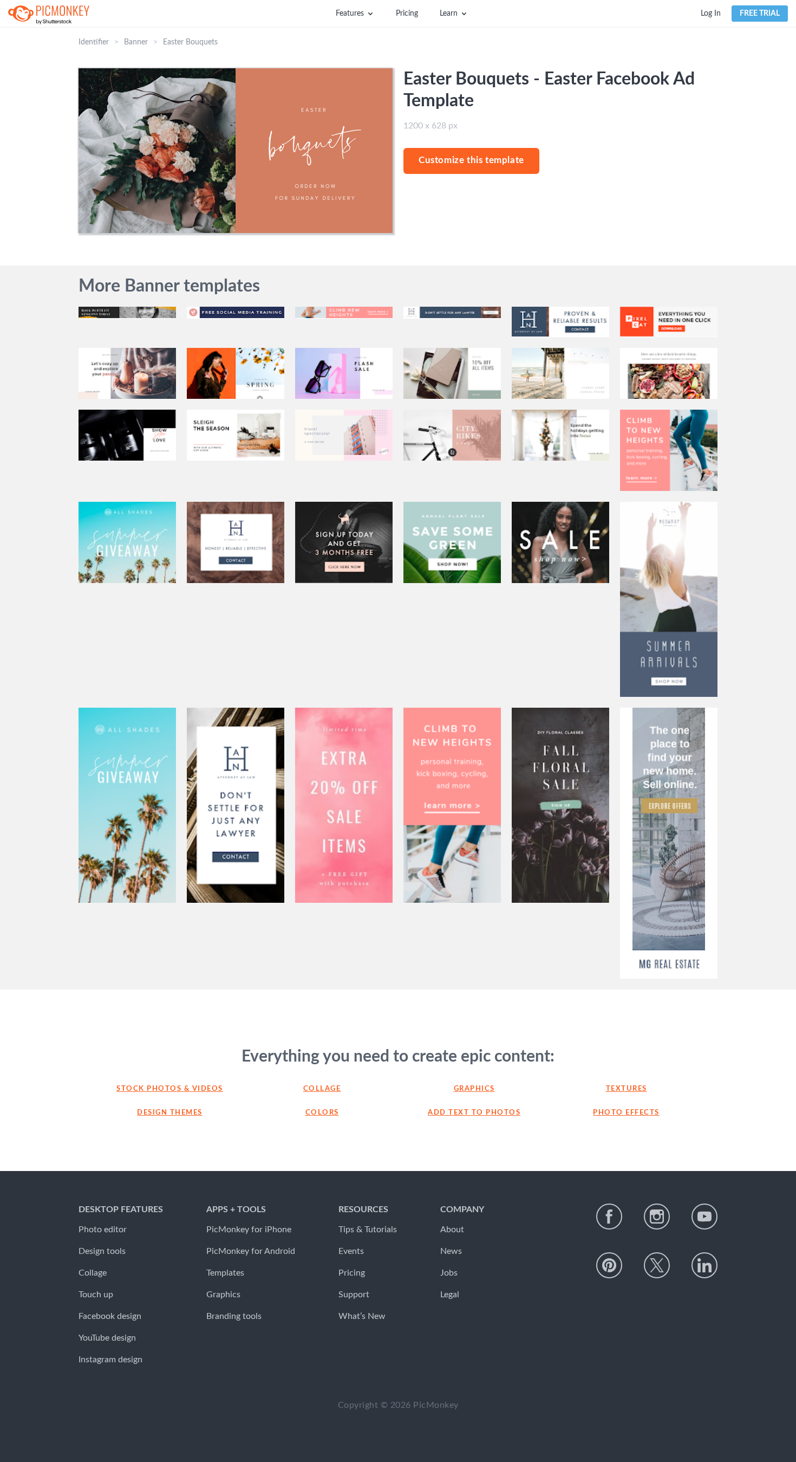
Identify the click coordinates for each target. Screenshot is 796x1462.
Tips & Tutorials (367, 1229)
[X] (657, 1265)
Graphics (474, 1088)
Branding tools (234, 1316)
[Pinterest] (609, 1265)
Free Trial (760, 13)
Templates (225, 1273)
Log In (711, 13)
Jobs (449, 1273)
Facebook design (110, 1316)
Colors (322, 1112)
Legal (449, 1294)
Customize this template (471, 160)
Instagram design (110, 1359)
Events (351, 1251)
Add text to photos (474, 1112)
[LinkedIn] (704, 1265)
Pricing (407, 13)
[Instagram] (657, 1217)
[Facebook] (609, 1217)
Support (353, 1294)
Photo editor (103, 1229)
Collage (322, 1088)
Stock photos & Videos (169, 1088)
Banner (136, 42)
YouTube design (107, 1338)
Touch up (96, 1294)
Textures (626, 1088)
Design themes (170, 1112)
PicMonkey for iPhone (248, 1229)
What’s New (362, 1316)
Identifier (94, 42)
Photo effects (626, 1112)
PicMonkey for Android (250, 1251)
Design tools (102, 1251)
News (451, 1251)
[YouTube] (704, 1217)
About (452, 1229)
